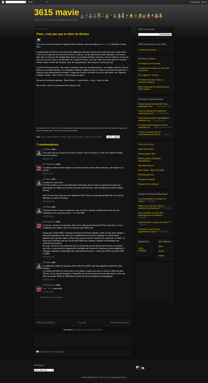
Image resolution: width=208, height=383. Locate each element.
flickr (161, 246)
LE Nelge (47, 149)
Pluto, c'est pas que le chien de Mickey (62, 34)
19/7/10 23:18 (48, 201)
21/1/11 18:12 (48, 292)
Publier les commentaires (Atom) (88, 330)
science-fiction (96, 137)
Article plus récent (45, 322)
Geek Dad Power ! (146, 149)
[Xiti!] (139, 369)
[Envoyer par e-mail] (107, 136)
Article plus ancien (120, 322)
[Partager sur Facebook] (115, 136)
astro (43, 137)
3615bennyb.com (146, 175)
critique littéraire (52, 137)
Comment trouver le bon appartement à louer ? (149, 230)
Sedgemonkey (104, 377)
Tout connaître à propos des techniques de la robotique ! (150, 214)
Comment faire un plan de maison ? (154, 222)
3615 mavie (56, 12)
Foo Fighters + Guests (148, 75)
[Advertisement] (83, 309)
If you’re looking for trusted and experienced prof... (152, 112)
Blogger (123, 377)
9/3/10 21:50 (48, 159)
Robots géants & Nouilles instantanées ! (149, 159)
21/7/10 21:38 (48, 257)
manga (63, 137)
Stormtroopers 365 (146, 154)
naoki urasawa (73, 137)
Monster (105, 44)
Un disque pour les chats (149, 63)
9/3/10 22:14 (48, 174)
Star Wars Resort (146, 165)
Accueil (82, 322)
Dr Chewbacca (49, 164)
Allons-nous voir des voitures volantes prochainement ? (151, 207)
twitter (161, 255)
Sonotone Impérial (146, 179)
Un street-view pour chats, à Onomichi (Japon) (150, 81)
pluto (82, 137)
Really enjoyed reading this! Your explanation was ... (153, 105)
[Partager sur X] (113, 136)
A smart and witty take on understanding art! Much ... (150, 133)
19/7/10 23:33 (48, 216)
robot (87, 137)
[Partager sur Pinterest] (118, 136)
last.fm (162, 251)
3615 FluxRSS (142, 249)
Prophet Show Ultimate (148, 184)
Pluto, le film (48, 288)
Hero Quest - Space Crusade (151, 170)
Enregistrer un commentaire (51, 297)
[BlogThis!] (110, 136)
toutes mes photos (148, 50)
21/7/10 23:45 (48, 280)
